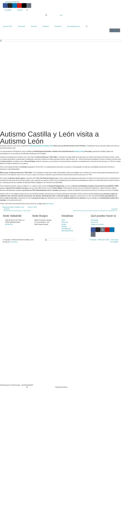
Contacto (20, 10)
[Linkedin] (112, 229)
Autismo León (78, 151)
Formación (58, 26)
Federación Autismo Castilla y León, (41, 146)
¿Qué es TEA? (7, 26)
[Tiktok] (28, 5)
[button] (27, 10)
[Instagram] (10, 5)
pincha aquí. (50, 203)
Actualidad (8, 10)
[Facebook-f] (5, 5)
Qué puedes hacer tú (73, 26)
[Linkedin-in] (14, 5)
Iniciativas (46, 26)
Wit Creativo (13, 242)
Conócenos (21, 26)
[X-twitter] (24, 5)
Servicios (34, 26)
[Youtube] (19, 5)
